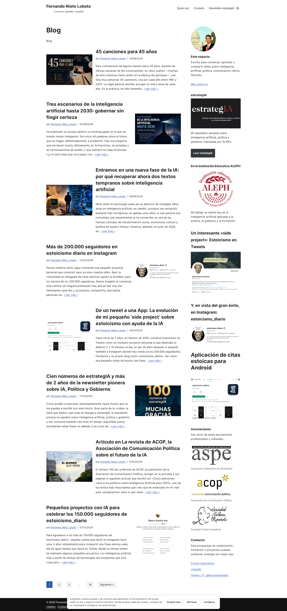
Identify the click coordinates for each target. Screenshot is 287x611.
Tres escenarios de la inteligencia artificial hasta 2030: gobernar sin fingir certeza (85, 110)
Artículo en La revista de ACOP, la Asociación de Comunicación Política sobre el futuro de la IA (138, 448)
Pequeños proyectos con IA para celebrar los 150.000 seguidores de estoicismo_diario (86, 514)
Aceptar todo (174, 602)
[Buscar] (238, 8)
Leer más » (151, 88)
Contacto (199, 8)
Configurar (209, 602)
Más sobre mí (199, 84)
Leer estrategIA (203, 153)
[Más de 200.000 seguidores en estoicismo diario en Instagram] (158, 270)
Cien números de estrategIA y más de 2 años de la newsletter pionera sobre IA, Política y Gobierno (85, 382)
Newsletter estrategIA (221, 8)
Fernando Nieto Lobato (113, 58)
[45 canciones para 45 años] (69, 69)
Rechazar (192, 602)
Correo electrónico (203, 563)
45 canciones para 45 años (126, 51)
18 (90, 584)
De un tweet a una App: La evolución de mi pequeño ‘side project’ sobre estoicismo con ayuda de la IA (137, 316)
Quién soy (183, 8)
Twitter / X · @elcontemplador (210, 575)
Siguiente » (107, 584)
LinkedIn (196, 569)
